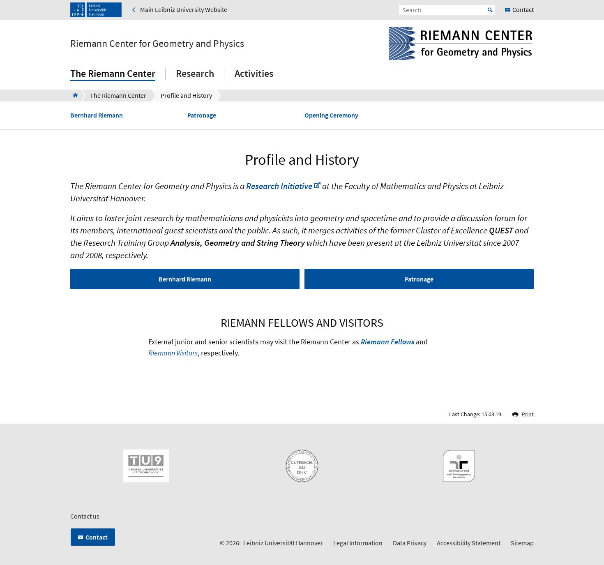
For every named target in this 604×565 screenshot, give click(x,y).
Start (490, 10)
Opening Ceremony (331, 115)
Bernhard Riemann (96, 115)
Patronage (201, 115)
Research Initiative (279, 185)
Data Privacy (409, 543)
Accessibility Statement (468, 543)
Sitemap (522, 543)
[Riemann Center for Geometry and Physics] (73, 95)
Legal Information (358, 543)
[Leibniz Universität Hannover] (96, 9)
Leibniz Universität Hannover (283, 543)
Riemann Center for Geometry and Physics (157, 43)
